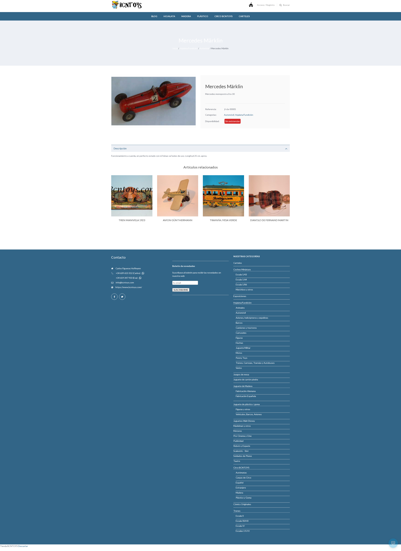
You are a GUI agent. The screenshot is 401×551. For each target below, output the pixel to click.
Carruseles (241, 332)
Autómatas (241, 472)
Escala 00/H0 (242, 521)
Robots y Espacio (241, 446)
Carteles (244, 16)
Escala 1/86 (241, 284)
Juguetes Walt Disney (244, 421)
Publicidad (238, 441)
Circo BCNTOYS (241, 467)
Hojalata (169, 16)
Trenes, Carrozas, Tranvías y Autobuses (255, 363)
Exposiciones (239, 296)
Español (239, 482)
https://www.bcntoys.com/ (128, 287)
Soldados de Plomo (242, 456)
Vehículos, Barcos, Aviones (249, 414)
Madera (186, 16)
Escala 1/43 (241, 274)
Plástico (202, 16)
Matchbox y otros (244, 289)
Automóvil (204, 48)
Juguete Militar (243, 347)
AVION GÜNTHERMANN (177, 220)
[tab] (200, 148)
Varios (239, 368)
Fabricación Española (246, 396)
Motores (237, 431)
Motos (239, 353)
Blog (154, 16)
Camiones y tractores (246, 327)
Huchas (239, 342)
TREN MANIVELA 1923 (132, 220)
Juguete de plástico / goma (246, 404)
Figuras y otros (243, 409)
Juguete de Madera (242, 386)
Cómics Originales (242, 504)
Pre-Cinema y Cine (242, 436)
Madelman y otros (242, 426)
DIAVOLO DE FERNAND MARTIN (269, 220)
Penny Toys (241, 358)
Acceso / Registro (266, 5)
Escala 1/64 (241, 279)
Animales (240, 307)
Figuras (239, 337)
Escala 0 (240, 515)
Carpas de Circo (243, 477)
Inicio (175, 48)
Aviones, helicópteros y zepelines (252, 317)
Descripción (120, 148)
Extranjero (241, 487)
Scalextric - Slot (241, 451)
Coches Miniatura (242, 269)
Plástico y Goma (243, 497)
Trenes (236, 510)
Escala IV (240, 526)
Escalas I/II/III (243, 531)
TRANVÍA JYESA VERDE (223, 220)
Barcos (239, 322)
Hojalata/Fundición (189, 48)
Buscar (286, 5)
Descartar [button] (23, 546)
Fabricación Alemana (246, 391)
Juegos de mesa (241, 374)
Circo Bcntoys (223, 16)
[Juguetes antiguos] (127, 8)
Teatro (236, 461)
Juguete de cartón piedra (245, 379)
